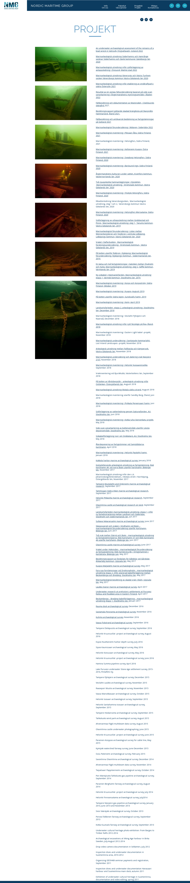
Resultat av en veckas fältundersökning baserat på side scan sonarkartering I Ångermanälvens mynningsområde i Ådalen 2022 (124, 95)
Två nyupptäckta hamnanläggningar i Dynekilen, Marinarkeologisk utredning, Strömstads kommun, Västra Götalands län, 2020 (123, 185)
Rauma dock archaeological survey (112, 606)
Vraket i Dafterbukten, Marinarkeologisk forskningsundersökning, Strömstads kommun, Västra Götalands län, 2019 (121, 245)
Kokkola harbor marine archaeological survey (117, 460)
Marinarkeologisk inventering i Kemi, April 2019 (118, 302)
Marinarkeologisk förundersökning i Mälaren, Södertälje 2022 (124, 127)
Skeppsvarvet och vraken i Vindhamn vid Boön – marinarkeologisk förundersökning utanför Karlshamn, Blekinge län (121, 528)
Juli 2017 (133, 516)
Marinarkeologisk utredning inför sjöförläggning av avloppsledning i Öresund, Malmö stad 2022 (119, 68)
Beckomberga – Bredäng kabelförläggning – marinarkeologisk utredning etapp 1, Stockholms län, (124, 599)
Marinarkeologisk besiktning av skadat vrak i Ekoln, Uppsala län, (123, 581)
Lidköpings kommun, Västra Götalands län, (116, 236)
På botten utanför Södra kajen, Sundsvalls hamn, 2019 (121, 296)
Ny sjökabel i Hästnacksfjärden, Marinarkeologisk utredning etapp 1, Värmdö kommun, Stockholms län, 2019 (123, 276)
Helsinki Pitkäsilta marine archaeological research (119, 498)
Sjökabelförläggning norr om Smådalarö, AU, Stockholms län (124, 436)
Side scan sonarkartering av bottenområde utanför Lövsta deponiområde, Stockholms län (123, 429)
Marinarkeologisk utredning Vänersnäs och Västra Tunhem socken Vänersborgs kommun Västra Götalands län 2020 (123, 77)
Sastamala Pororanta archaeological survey (116, 611)
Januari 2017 (134, 601)
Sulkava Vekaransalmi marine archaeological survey (120, 521)
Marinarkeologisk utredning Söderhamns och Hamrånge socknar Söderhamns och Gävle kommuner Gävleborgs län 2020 (123, 59)
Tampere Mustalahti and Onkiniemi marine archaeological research (123, 485)
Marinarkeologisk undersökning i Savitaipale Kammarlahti (123, 340)
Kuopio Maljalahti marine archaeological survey (118, 566)
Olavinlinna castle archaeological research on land (119, 505)
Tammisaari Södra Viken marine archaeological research (122, 491)
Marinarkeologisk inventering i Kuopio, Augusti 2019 (120, 291)
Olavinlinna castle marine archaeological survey (118, 544)
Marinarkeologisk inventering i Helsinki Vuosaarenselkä (121, 365)
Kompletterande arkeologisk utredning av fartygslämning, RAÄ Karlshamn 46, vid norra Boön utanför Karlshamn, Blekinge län (125, 467)
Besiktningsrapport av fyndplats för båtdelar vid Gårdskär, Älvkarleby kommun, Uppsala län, (123, 559)
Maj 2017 (131, 561)
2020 (138, 236)
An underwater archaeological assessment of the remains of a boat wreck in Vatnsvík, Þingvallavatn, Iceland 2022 (125, 49)
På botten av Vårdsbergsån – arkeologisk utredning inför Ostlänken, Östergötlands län (122, 383)
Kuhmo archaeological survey (109, 617)
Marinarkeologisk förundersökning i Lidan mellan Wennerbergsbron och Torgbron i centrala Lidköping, (120, 232)
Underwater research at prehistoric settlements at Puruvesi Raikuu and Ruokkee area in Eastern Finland (123, 592)
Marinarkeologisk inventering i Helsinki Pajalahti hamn (121, 452)
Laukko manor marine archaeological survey (116, 587)
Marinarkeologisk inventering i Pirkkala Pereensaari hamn (123, 403)
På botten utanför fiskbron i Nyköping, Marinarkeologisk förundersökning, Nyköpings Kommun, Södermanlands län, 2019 (123, 256)
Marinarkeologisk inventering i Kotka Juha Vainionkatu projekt (124, 419)
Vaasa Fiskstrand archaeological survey (114, 622)
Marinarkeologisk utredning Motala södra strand (118, 389)
